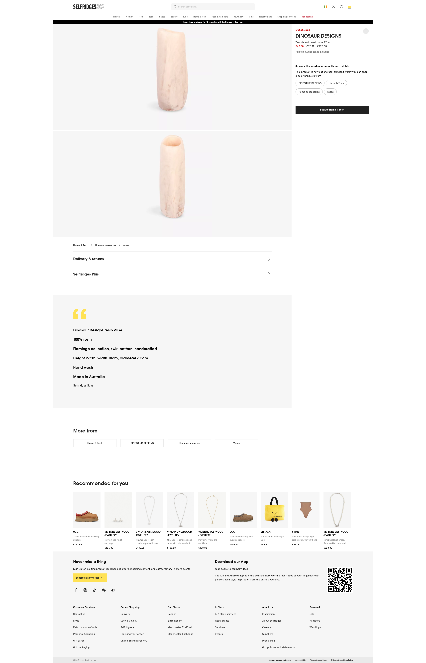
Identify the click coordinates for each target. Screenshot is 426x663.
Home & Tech (80, 245)
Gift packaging (81, 647)
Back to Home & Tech (332, 109)
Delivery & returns (88, 259)
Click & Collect (128, 620)
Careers (266, 627)
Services (220, 627)
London (172, 613)
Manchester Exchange (180, 633)
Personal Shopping (84, 633)
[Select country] (325, 6)
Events (219, 633)
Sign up (239, 22)
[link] (86, 538)
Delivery (125, 613)
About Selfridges (271, 620)
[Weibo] (113, 592)
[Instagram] (85, 592)
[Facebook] (76, 592)
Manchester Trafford (180, 627)
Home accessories (105, 245)
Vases (126, 245)
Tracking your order (132, 633)
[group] (212, 521)
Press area (268, 640)
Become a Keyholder (87, 577)
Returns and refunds (85, 627)
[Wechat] (103, 592)
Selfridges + (127, 627)
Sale (312, 613)
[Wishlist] (341, 6)
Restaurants (222, 620)
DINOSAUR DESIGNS (318, 36)
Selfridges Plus (86, 274)
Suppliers (267, 633)
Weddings (315, 627)
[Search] (175, 6)
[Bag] (349, 6)
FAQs (76, 620)
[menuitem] (116, 16)
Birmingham (175, 620)
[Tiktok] (94, 592)
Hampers (315, 620)
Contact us (79, 613)
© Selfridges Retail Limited (84, 660)
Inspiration (268, 613)
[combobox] (215, 6)
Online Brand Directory (133, 640)
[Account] (333, 6)
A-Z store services (225, 613)
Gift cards (79, 640)
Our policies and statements (278, 647)
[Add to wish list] (366, 31)
